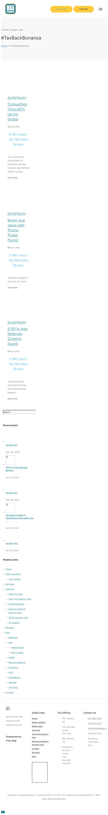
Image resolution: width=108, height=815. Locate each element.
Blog (8, 632)
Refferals (16, 97)
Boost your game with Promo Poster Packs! (16, 230)
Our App (83, 9)
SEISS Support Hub (18, 617)
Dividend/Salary (16, 604)
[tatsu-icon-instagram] (11, 770)
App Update (15, 579)
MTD (11, 672)
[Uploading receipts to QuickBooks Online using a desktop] (11, 512)
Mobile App (37, 726)
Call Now (61, 9)
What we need (16, 594)
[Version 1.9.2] (11, 489)
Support (10, 589)
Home (4, 46)
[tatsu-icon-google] (11, 772)
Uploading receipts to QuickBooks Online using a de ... (19, 518)
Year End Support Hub (20, 599)
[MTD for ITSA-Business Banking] (11, 464)
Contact (10, 692)
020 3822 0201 (95, 718)
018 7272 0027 (95, 723)
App (9, 97)
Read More (13, 178)
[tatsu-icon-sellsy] (15, 772)
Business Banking (17, 662)
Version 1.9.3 (12, 445)
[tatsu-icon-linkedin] (16, 770)
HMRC (12, 657)
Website (21, 99)
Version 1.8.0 (12, 543)
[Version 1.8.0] (11, 540)
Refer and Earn (13, 574)
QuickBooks (14, 677)
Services (10, 584)
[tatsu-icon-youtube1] (20, 770)
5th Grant (13, 687)
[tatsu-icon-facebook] (7, 770)
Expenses (13, 667)
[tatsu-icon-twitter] (7, 772)
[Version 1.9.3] (11, 442)
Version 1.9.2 (11, 493)
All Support (14, 622)
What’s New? (17, 647)
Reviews (10, 627)
